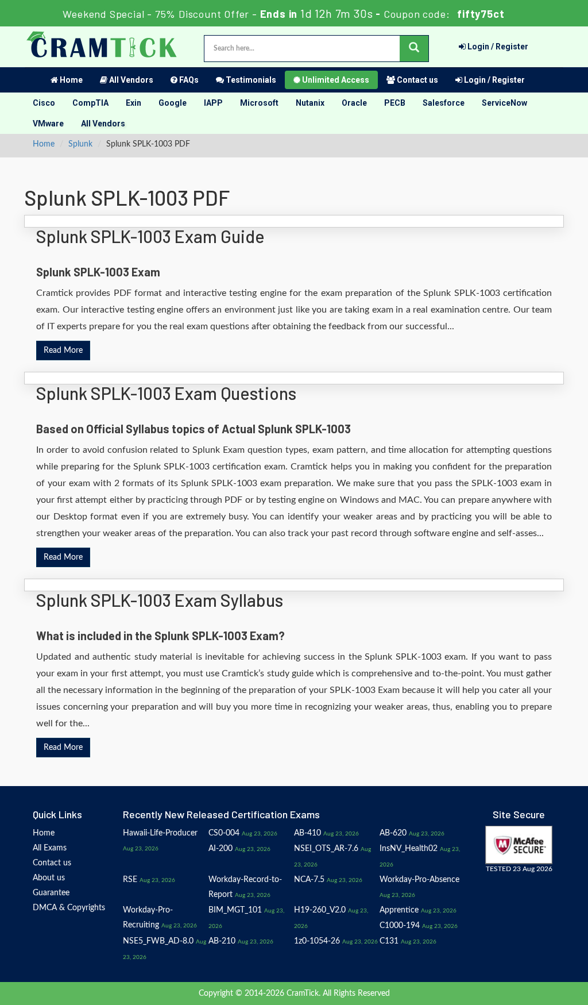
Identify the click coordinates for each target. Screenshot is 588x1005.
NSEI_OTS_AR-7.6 (326, 849)
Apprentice (399, 910)
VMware (48, 123)
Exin (133, 102)
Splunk (80, 144)
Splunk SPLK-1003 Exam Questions (166, 393)
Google (172, 102)
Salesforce (444, 102)
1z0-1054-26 (317, 941)
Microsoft (259, 102)
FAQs (188, 79)
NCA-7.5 (309, 880)
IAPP (213, 102)
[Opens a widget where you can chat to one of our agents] (545, 985)
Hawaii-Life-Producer (160, 833)
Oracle (354, 102)
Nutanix (310, 102)
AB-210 (221, 941)
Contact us (416, 79)
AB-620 (393, 833)
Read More (63, 350)
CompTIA (90, 102)
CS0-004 (223, 833)
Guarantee (51, 893)
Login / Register (497, 46)
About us (49, 878)
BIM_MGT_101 (235, 910)
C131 (389, 941)
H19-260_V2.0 (320, 910)
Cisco (44, 102)
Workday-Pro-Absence (419, 880)
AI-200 (220, 849)
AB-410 (307, 833)
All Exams (50, 848)
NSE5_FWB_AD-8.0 (158, 941)
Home (70, 79)
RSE (130, 880)
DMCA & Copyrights (69, 908)
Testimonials (250, 79)
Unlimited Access (334, 79)
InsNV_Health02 (409, 849)
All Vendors (130, 79)
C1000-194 (400, 926)
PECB (394, 102)
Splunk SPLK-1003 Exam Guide (150, 236)
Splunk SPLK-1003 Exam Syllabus (159, 600)
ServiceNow (504, 102)
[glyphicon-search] (414, 48)
